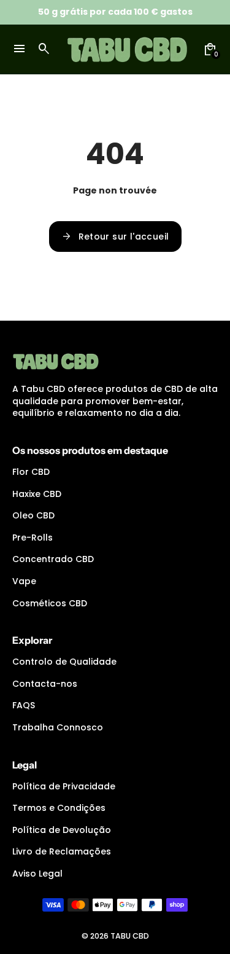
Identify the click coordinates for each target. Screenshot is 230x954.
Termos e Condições (58, 808)
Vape (24, 581)
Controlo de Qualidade (64, 661)
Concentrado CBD (53, 559)
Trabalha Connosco (57, 727)
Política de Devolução (61, 830)
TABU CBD (129, 936)
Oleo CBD (33, 515)
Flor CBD (31, 472)
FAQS (23, 705)
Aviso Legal (37, 873)
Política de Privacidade (63, 786)
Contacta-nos (44, 684)
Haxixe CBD (36, 494)
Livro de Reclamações (61, 851)
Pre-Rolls (32, 537)
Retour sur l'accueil (115, 236)
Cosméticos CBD (49, 603)
